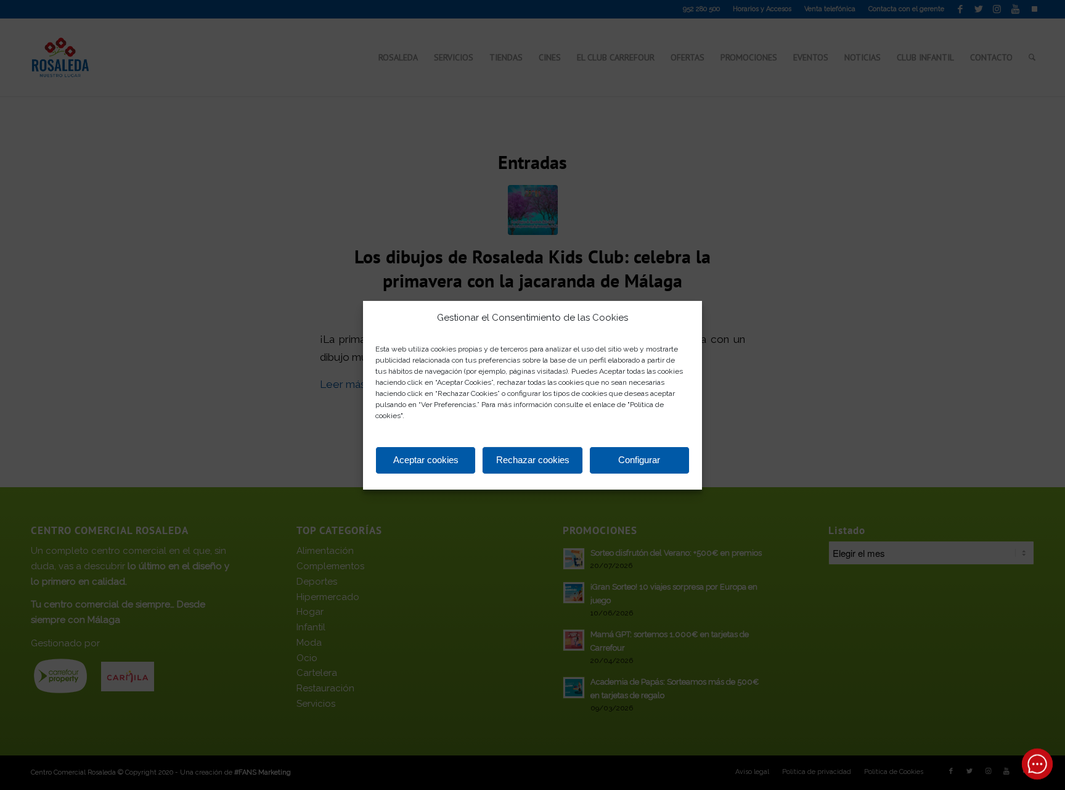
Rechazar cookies (532, 460)
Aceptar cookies (426, 460)
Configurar (639, 460)
